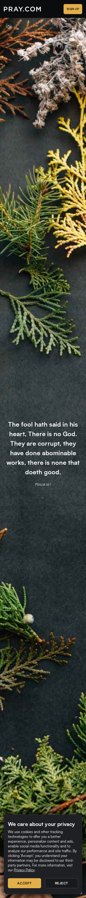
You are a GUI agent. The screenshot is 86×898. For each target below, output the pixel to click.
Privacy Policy (24, 870)
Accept (24, 883)
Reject (61, 883)
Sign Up (73, 9)
